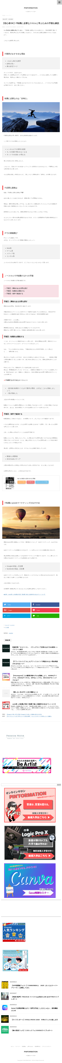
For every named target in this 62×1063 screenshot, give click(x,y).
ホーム (12, 1046)
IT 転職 (7, 627)
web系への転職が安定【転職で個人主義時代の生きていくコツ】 (34, 704)
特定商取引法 (37, 1046)
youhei (11, 633)
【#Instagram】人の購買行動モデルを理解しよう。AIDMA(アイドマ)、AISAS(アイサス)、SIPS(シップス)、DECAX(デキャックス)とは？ (34, 678)
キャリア (7, 625)
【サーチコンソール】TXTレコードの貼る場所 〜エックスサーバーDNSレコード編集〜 (29, 716)
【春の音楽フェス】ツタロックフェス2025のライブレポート (32, 1030)
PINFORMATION (31, 8)
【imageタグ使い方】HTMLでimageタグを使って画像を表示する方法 (24, 714)
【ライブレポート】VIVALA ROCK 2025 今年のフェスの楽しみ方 (34, 1019)
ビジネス (12, 625)
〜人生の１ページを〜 (31, 1055)
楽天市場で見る (30, 481)
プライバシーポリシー (46, 1046)
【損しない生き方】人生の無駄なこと (25, 692)
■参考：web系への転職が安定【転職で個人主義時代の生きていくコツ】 (25, 594)
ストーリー (18, 1046)
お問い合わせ (30, 1046)
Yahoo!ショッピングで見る (42, 481)
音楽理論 (24, 1046)
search (59, 784)
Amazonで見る (21, 481)
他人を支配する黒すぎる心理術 (26, 478)
